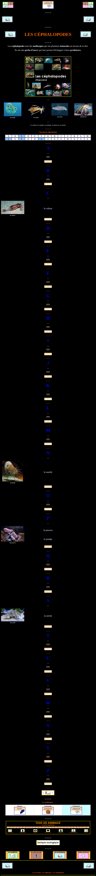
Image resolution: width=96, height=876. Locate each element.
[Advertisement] (48, 19)
